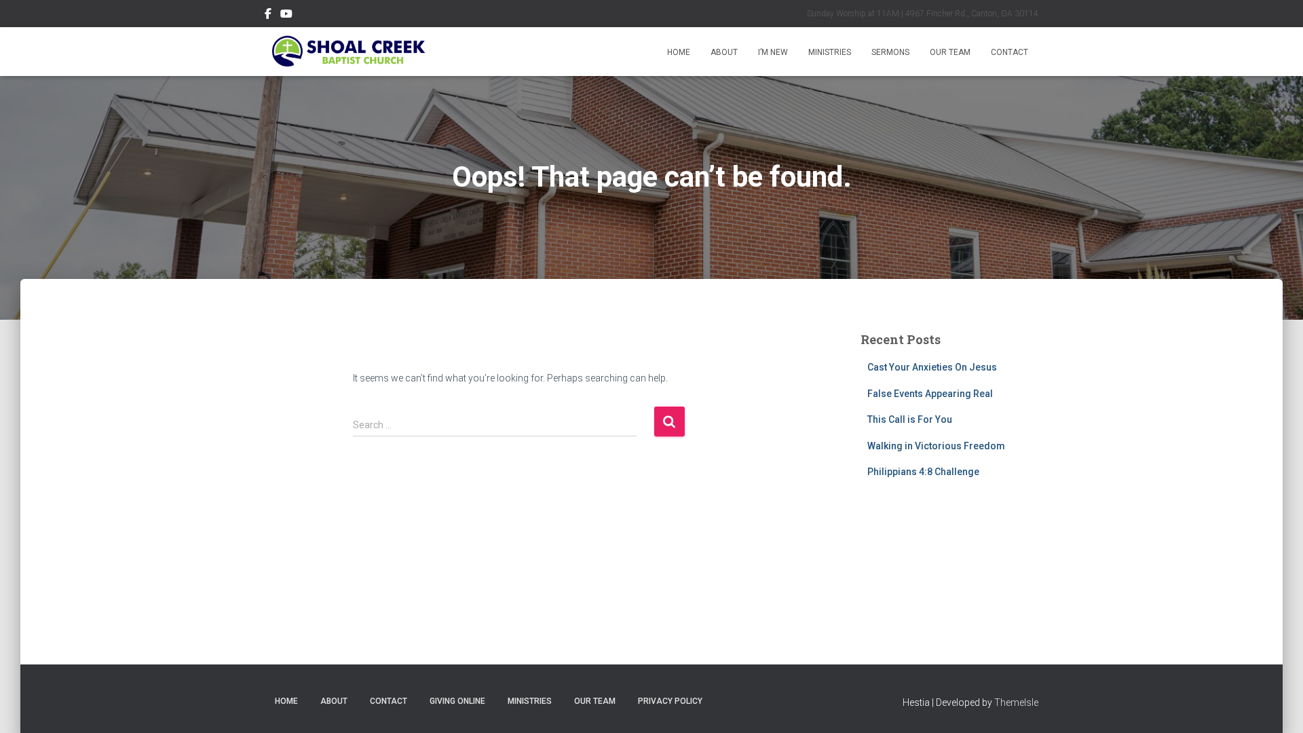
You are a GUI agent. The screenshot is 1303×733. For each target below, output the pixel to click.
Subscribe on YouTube (286, 15)
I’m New (773, 52)
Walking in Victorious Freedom (936, 445)
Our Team (950, 52)
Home (678, 52)
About (724, 52)
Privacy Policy (670, 701)
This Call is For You (909, 419)
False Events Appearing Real (930, 393)
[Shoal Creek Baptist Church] (347, 52)
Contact (1009, 52)
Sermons (890, 52)
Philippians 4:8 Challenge (923, 471)
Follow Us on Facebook (268, 15)
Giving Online (457, 701)
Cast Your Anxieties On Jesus (932, 367)
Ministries (829, 52)
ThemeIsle (1016, 702)
